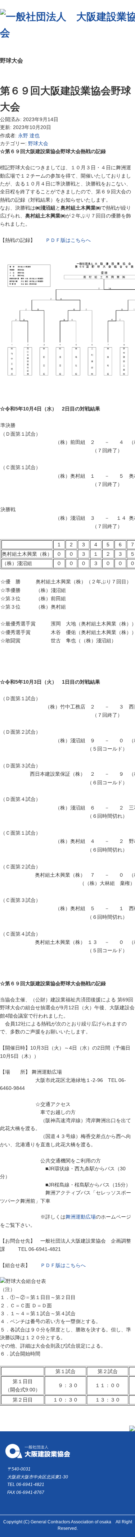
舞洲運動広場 (81, 1217)
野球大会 (38, 143)
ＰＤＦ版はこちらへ (68, 240)
